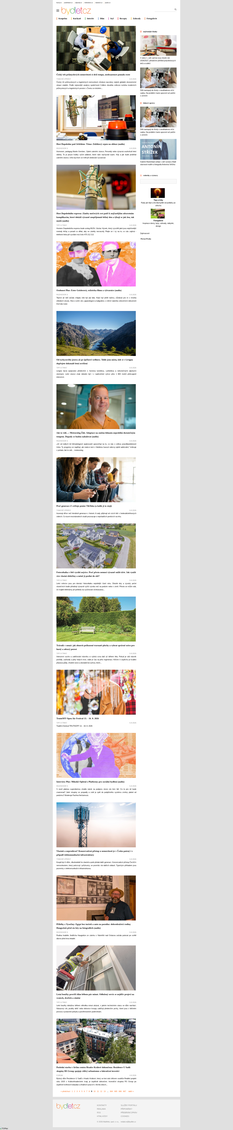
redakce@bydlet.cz (128, 1122)
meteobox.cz (88, 3)
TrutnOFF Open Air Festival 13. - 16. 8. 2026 (77, 718)
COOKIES (125, 1116)
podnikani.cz (68, 3)
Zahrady (137, 18)
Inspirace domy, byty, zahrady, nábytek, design (158, 223)
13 (105, 1091)
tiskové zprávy (149, 103)
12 (101, 1091)
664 (111, 1091)
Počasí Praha (146, 239)
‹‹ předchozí (65, 1091)
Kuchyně (77, 18)
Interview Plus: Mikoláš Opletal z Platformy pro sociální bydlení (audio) (90, 782)
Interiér (90, 18)
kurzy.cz (59, 3)
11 (98, 1091)
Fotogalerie (152, 18)
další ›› (131, 1091)
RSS (99, 1113)
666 (120, 1091)
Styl (112, 18)
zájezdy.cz (78, 3)
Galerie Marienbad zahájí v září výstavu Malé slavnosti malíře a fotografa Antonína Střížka (158, 163)
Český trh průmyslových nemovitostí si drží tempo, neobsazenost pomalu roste (93, 74)
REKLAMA (101, 1109)
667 (124, 1091)
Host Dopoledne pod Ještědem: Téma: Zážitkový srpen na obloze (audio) (90, 144)
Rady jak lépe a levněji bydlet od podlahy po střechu (158, 203)
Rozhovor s (62, 148)
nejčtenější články (150, 32)
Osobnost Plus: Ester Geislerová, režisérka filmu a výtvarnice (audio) (88, 290)
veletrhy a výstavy (150, 175)
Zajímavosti (144, 233)
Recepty (123, 18)
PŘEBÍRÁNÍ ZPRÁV (129, 1113)
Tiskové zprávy (63, 79)
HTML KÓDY (102, 1116)
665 (115, 1091)
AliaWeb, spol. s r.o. (111, 1122)
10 (95, 1091)
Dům (102, 18)
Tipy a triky (61, 225)
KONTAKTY (102, 1105)
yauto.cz (107, 3)
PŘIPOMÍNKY (126, 1109)
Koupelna (62, 18)
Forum (59, 1075)
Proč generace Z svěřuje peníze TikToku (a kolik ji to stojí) (84, 506)
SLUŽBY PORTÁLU (129, 1105)
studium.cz (98, 3)
